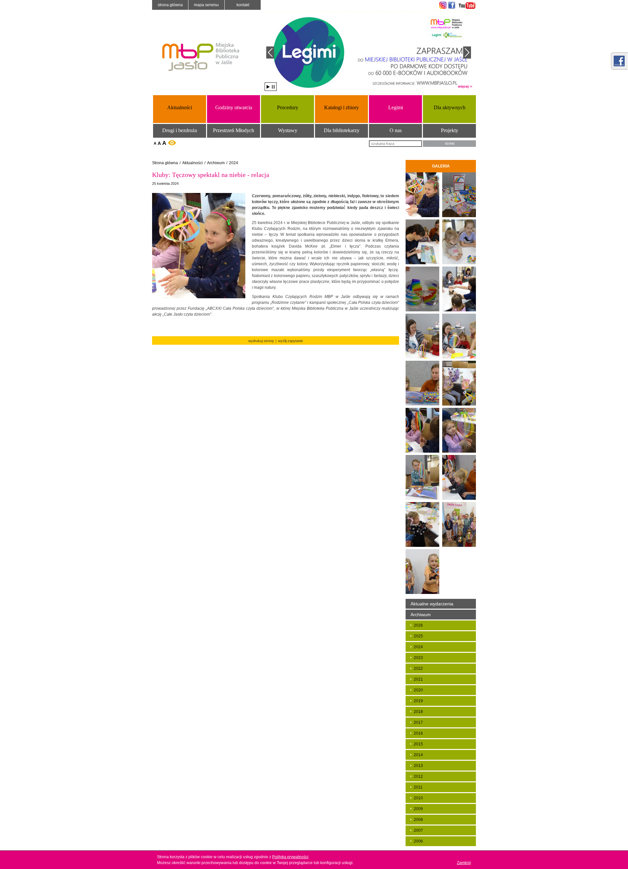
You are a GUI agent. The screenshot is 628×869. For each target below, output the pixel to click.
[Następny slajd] (467, 52)
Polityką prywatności (290, 857)
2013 (418, 765)
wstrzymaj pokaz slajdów (273, 87)
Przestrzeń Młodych (233, 130)
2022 (418, 668)
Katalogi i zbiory (341, 107)
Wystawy (287, 130)
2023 (418, 657)
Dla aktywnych (449, 107)
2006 (418, 841)
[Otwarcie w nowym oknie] (442, 5)
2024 (233, 163)
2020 (418, 690)
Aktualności (179, 107)
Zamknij (464, 862)
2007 (418, 830)
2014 (418, 755)
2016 (418, 733)
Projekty (449, 130)
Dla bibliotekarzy (341, 130)
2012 (418, 776)
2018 (418, 711)
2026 (418, 625)
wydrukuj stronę (261, 341)
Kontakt (242, 5)
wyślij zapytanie (290, 341)
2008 (418, 819)
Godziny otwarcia (233, 107)
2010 (418, 798)
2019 (418, 701)
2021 (418, 679)
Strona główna (170, 5)
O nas (396, 130)
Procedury (287, 107)
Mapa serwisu (206, 5)
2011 (418, 787)
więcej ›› (465, 86)
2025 (418, 636)
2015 (418, 744)
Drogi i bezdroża (179, 130)
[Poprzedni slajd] (270, 52)
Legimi (395, 107)
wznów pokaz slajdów (268, 87)
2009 (418, 809)
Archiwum (216, 163)
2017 (418, 722)
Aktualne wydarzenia (431, 603)
